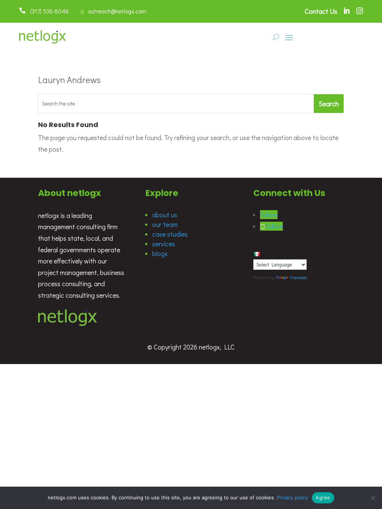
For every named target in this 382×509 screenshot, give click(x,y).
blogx (159, 253)
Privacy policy (292, 497)
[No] (372, 498)
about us (164, 214)
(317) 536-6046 (47, 11)
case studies (170, 234)
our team (165, 224)
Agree (323, 497)
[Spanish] (256, 254)
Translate (298, 277)
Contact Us (321, 11)
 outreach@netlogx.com (113, 11)
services (163, 243)
